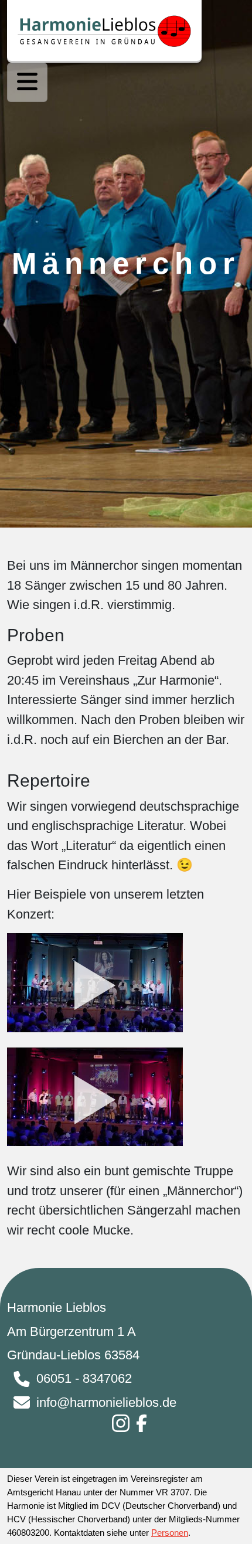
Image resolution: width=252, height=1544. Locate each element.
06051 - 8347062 (84, 1378)
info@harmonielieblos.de (106, 1402)
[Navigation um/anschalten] (27, 82)
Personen (169, 1533)
